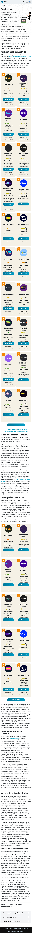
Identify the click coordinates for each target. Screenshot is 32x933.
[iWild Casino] (23, 394)
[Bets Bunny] (8, 78)
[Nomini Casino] (23, 253)
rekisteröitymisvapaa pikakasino (10, 443)
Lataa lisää (16, 425)
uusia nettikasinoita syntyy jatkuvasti (20, 56)
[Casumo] (23, 113)
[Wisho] (8, 394)
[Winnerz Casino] (8, 113)
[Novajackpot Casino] (8, 183)
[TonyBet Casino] (23, 323)
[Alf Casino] (8, 253)
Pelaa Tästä (8, 99)
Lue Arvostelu (8, 102)
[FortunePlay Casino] (23, 148)
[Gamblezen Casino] (8, 323)
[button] (16, 913)
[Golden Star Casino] (23, 358)
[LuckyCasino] (23, 288)
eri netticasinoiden (15, 738)
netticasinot (15, 35)
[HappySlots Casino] (23, 78)
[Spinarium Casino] (8, 148)
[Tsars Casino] (8, 358)
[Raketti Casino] (8, 218)
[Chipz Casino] (23, 183)
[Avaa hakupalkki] (24, 2)
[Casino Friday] (23, 218)
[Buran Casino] (8, 288)
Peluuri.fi (22, 931)
